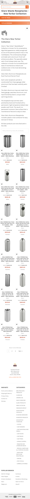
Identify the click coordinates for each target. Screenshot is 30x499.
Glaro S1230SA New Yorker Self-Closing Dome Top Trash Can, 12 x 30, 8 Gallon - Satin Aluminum (7, 259)
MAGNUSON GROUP (21, 408)
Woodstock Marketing (21, 479)
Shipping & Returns (6, 393)
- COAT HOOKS (20, 433)
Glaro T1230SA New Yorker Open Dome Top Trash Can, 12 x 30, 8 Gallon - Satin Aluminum (22, 259)
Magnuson (4, 484)
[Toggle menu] (2, 2)
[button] (27, 28)
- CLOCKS (18, 424)
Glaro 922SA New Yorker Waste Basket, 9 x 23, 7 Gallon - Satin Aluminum (22, 155)
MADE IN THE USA (20, 405)
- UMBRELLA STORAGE (21, 463)
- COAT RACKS (19, 436)
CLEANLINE (19, 395)
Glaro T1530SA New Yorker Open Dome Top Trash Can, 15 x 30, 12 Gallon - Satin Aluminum (22, 294)
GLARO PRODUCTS (21, 403)
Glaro (2, 481)
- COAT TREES (19, 439)
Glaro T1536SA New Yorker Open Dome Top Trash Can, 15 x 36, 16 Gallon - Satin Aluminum (22, 329)
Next (20, 351)
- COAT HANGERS (20, 427)
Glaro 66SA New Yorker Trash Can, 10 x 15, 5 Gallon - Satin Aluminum (7, 155)
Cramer (18, 476)
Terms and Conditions (7, 391)
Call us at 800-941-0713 (15, 377)
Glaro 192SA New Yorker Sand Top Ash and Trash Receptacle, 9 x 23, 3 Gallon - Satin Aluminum (7, 189)
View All (17, 484)
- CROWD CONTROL (21, 441)
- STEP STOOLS (20, 461)
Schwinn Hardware (6, 479)
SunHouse (18, 474)
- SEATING (18, 458)
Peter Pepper (4, 476)
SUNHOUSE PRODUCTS (22, 417)
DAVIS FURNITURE (20, 400)
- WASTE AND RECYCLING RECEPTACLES (19, 454)
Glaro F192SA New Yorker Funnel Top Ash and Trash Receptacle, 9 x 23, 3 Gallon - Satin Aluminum (22, 224)
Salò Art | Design (5, 474)
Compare (1, 150)
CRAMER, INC (19, 397)
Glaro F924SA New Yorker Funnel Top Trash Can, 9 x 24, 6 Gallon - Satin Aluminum (22, 189)
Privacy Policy (4, 396)
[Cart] (27, 2)
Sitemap (3, 401)
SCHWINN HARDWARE (22, 415)
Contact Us (4, 398)
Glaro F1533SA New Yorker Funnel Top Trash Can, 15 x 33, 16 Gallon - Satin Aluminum (7, 329)
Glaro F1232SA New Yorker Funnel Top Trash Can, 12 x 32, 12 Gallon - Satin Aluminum (7, 224)
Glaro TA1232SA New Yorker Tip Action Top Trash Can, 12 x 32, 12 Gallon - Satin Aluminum (7, 294)
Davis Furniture (20, 481)
